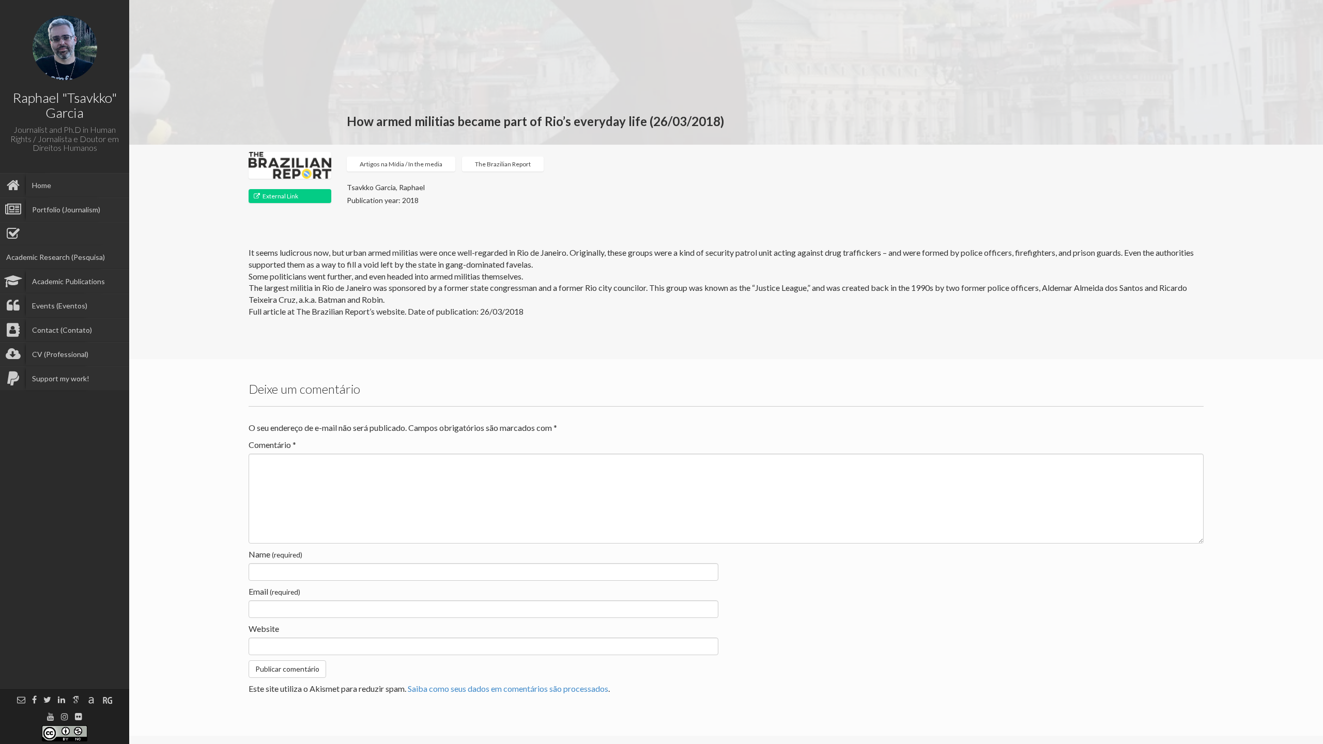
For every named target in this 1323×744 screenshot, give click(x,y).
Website (264, 628)
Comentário (272, 445)
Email (274, 591)
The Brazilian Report (503, 164)
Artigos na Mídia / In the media (401, 164)
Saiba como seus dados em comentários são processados (508, 688)
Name (275, 554)
